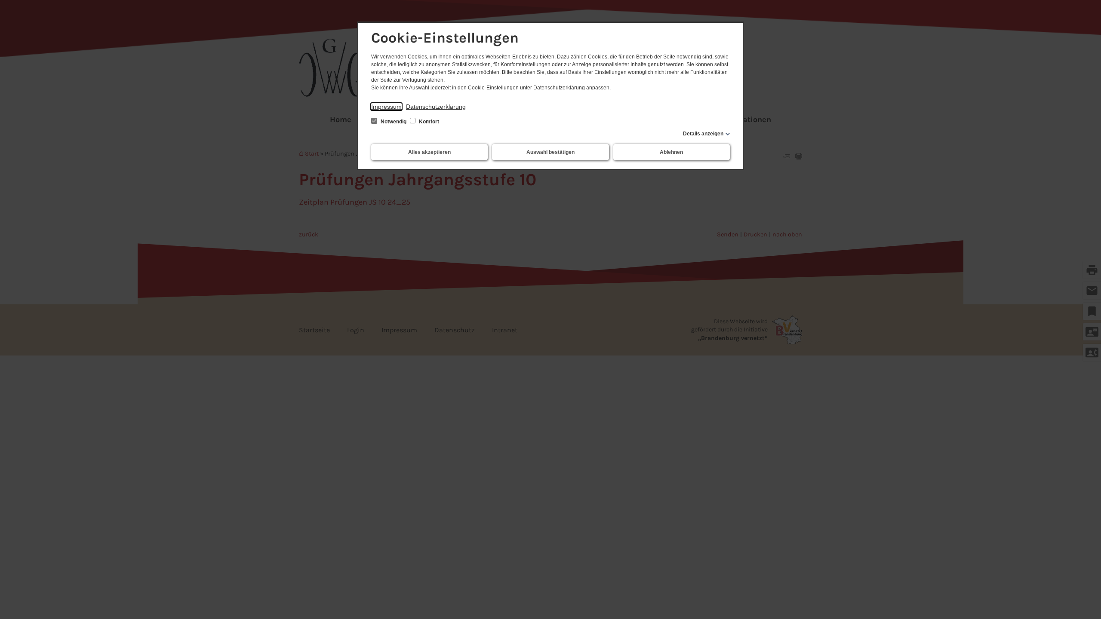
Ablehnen (671, 152)
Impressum (386, 106)
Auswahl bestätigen (550, 152)
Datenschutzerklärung (436, 106)
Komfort (428, 122)
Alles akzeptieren (429, 152)
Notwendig (393, 122)
